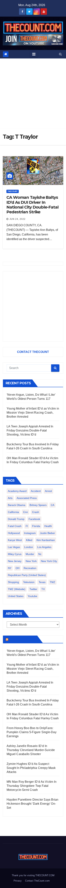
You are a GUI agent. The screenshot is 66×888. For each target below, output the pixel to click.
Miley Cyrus (14, 554)
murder (30, 554)
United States (15, 596)
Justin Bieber (47, 533)
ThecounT (13, 191)
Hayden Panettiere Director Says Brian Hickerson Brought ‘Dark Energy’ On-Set (32, 803)
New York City (49, 561)
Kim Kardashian (45, 540)
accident (36, 491)
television (28, 582)
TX (43, 589)
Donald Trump (16, 519)
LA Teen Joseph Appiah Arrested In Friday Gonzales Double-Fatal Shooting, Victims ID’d (30, 430)
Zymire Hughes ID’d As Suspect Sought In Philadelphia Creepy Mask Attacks (31, 767)
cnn (25, 512)
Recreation (30, 568)
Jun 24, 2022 (17, 219)
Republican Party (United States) (27, 575)
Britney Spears (38, 505)
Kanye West (15, 540)
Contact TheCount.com (37, 880)
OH (17, 568)
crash (35, 512)
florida (36, 526)
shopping (13, 582)
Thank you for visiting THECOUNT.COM (33, 875)
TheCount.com (22, 639)
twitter (33, 589)
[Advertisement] (33, 93)
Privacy (18, 880)
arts (10, 498)
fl (27, 526)
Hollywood (14, 533)
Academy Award (17, 491)
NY (9, 568)
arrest (48, 491)
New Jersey (14, 561)
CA (52, 505)
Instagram (30, 533)
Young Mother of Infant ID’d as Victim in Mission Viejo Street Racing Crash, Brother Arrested (33, 412)
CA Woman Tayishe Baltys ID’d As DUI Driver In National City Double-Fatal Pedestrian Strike (32, 204)
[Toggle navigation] (34, 54)
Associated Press (27, 498)
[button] (60, 54)
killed (29, 540)
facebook (34, 519)
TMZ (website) (16, 589)
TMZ (52, 582)
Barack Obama (16, 505)
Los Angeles (44, 547)
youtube (32, 596)
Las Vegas (14, 547)
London (28, 547)
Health (48, 526)
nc (39, 554)
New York (31, 561)
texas (42, 582)
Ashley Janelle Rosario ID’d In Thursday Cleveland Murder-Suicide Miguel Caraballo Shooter (31, 750)
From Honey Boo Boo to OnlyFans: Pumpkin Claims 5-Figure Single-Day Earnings (31, 732)
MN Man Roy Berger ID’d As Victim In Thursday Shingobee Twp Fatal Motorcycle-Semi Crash (31, 785)
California (13, 512)
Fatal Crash (14, 526)
